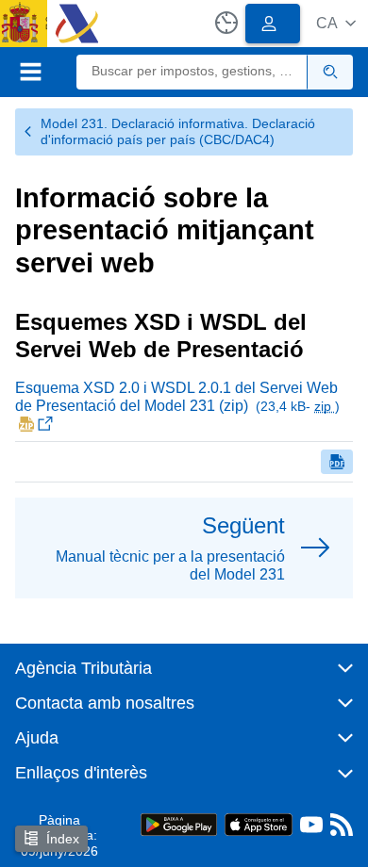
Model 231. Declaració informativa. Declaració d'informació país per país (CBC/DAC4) (178, 131)
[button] (336, 23)
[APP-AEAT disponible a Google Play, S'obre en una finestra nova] (179, 823)
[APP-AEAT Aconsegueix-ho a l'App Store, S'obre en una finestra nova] (259, 823)
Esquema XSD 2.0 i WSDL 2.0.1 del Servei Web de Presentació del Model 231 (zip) (177, 397)
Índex (62, 838)
